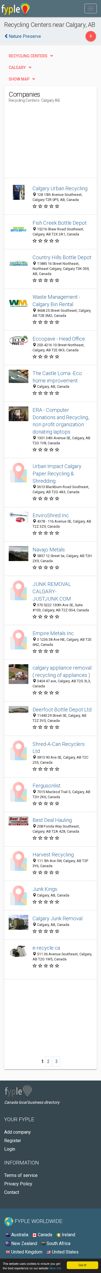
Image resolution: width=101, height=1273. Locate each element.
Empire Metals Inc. (54, 633)
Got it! (82, 1265)
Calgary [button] (17, 67)
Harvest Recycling (53, 855)
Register (12, 1140)
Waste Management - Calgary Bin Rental (56, 300)
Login (9, 1149)
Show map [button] (19, 79)
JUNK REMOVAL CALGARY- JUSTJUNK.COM (52, 591)
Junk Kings (45, 889)
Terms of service (21, 1175)
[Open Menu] (90, 8)
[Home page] (15, 8)
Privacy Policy (18, 1184)
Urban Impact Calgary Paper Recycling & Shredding (57, 473)
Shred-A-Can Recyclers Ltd (59, 747)
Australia (19, 1234)
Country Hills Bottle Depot (62, 257)
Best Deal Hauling (52, 820)
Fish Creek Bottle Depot (60, 223)
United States (65, 1252)
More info (55, 1268)
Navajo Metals (49, 550)
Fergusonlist (47, 786)
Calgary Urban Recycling (60, 188)
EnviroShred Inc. (51, 515)
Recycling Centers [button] (28, 56)
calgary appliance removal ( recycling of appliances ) (62, 671)
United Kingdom (26, 1252)
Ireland (68, 1234)
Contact (11, 1192)
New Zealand (23, 1243)
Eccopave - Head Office (59, 339)
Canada (44, 1234)
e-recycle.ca (46, 948)
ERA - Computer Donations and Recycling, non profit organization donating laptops (61, 421)
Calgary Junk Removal (57, 918)
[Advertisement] (51, 142)
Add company (17, 1132)
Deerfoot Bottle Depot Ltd (62, 710)
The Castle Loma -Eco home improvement (57, 377)
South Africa (57, 1243)
